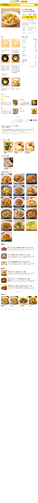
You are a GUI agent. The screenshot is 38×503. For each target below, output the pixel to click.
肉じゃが (14, 309)
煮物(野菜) (9, 309)
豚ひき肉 (23, 41)
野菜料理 (5, 309)
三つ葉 (23, 51)
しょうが (23, 43)
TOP (1, 309)
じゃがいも (24, 39)
